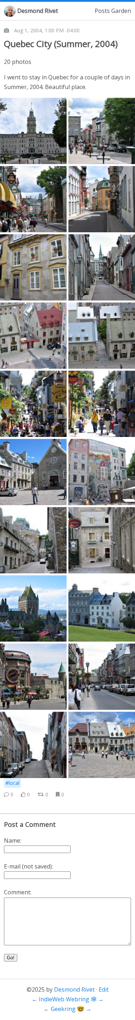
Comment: (17, 892)
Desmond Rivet (37, 11)
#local (12, 782)
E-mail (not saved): (28, 866)
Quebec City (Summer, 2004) (61, 44)
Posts (102, 11)
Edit (104, 989)
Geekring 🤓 (67, 1009)
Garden (121, 11)
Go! (10, 957)
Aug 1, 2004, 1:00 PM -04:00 (47, 30)
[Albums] (6, 30)
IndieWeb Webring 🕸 (67, 999)
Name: (12, 840)
